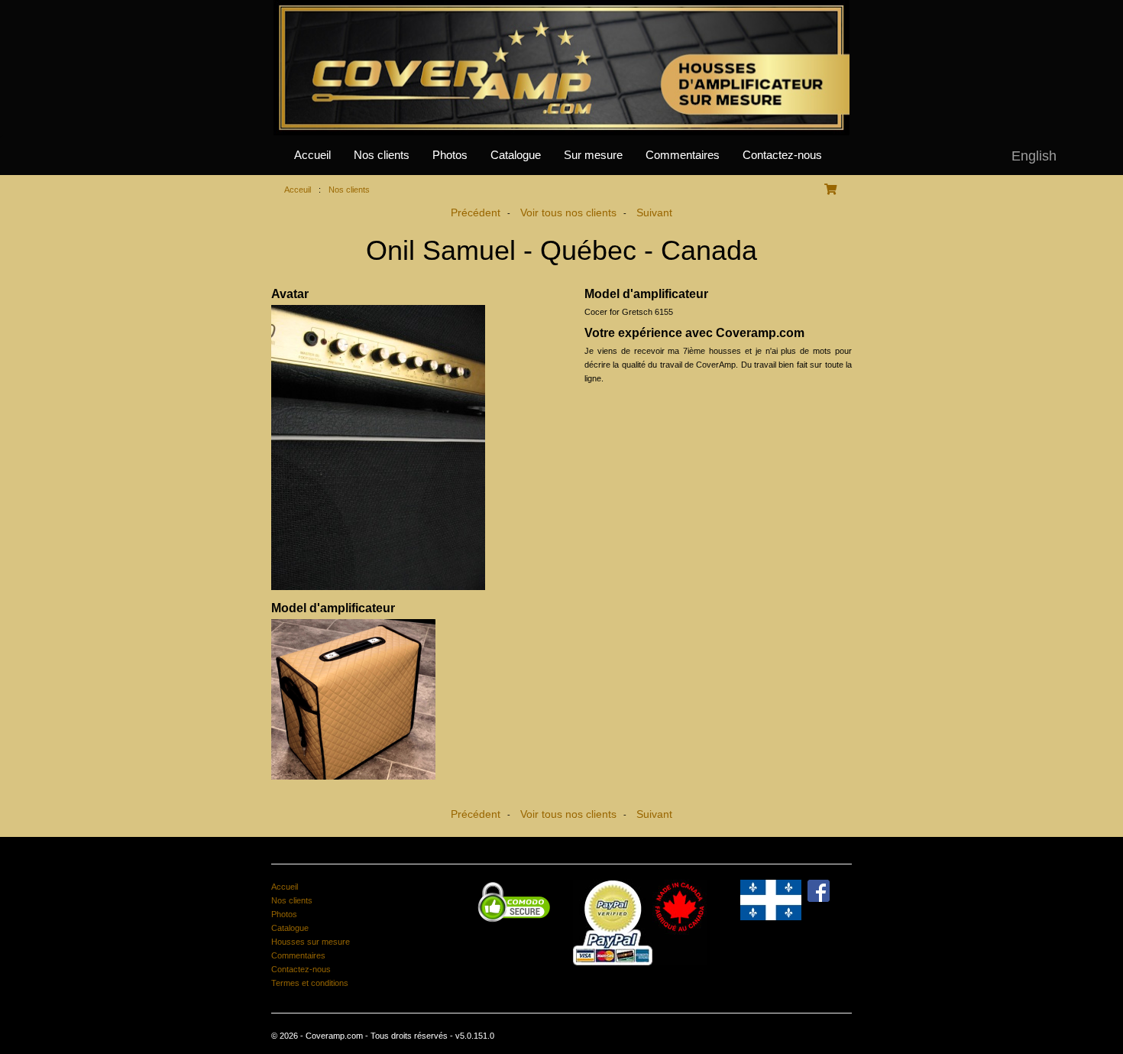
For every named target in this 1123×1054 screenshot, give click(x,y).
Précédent (475, 212)
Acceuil (297, 189)
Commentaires (683, 155)
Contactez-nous (782, 155)
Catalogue (515, 155)
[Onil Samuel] (405, 447)
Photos (450, 155)
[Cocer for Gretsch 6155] (405, 699)
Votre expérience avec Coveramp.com (694, 332)
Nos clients (381, 155)
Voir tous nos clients (568, 212)
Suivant (654, 212)
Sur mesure (593, 155)
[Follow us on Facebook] (818, 889)
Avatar (290, 293)
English (1034, 156)
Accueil (312, 155)
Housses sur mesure (310, 941)
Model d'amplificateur (333, 608)
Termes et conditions (309, 983)
